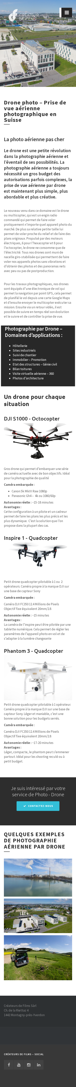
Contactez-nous (40, 806)
